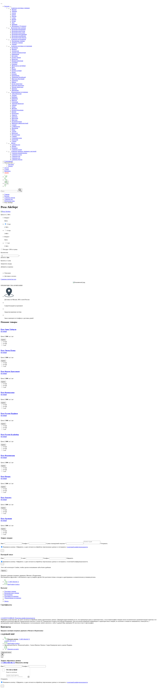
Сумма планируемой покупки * (56, 543)
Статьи (6, 169)
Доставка (11, 164)
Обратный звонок (6, 652)
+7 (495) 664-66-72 (13, 581)
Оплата (10, 166)
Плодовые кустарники (11, 596)
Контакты (7, 171)
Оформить (70, 558)
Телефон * (25, 543)
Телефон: (46, 558)
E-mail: (23, 558)
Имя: (2, 558)
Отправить (104, 543)
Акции (6, 172)
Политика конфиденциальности (25, 618)
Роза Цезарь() (6, 477)
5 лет (8, 243)
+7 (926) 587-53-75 (10, 641)
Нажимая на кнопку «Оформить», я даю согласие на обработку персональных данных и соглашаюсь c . (45, 547)
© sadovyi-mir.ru (8, 618)
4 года (9, 230)
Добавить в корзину (7, 267)
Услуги (6, 168)
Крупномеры (8, 594)
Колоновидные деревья (11, 593)
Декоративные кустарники (12, 598)
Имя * (3, 543)
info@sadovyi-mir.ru (13, 584)
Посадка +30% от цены (10, 249)
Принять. (3, 570)
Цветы (6, 601)
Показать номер (12, 639)
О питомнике (8, 161)
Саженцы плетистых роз (8, 279)
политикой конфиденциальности (77, 547)
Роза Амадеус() (6, 499)
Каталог (7, 6)
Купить (3, 339)
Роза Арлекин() (6, 519)
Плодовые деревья (10, 591)
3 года (9, 224)
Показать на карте (13, 649)
